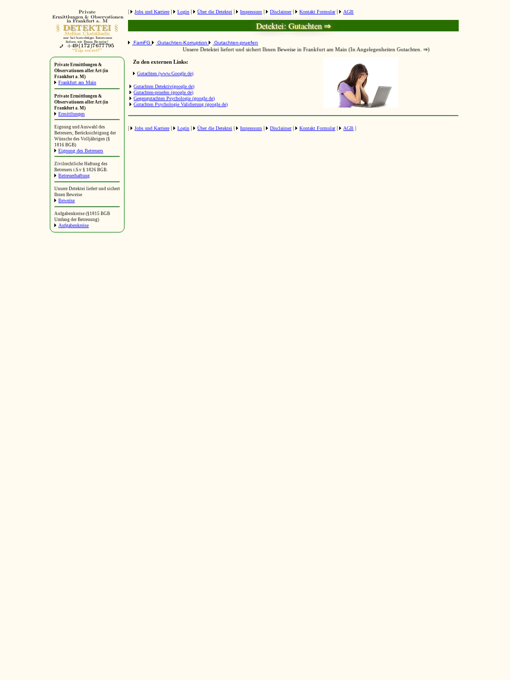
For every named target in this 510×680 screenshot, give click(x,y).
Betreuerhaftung (74, 175)
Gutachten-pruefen (235, 42)
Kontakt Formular (317, 11)
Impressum (251, 11)
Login (183, 11)
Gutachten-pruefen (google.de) (163, 92)
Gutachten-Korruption (182, 42)
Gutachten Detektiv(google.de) (163, 86)
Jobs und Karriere (151, 11)
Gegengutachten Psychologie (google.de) (174, 98)
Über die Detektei (214, 11)
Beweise (66, 200)
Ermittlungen (71, 113)
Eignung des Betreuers (80, 150)
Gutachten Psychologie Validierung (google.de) (180, 104)
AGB (348, 11)
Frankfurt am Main (77, 82)
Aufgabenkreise (73, 225)
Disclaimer (280, 11)
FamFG (142, 42)
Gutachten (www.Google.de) (165, 73)
